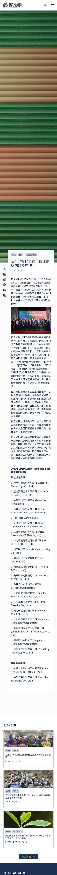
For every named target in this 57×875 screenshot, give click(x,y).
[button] (45, 5)
